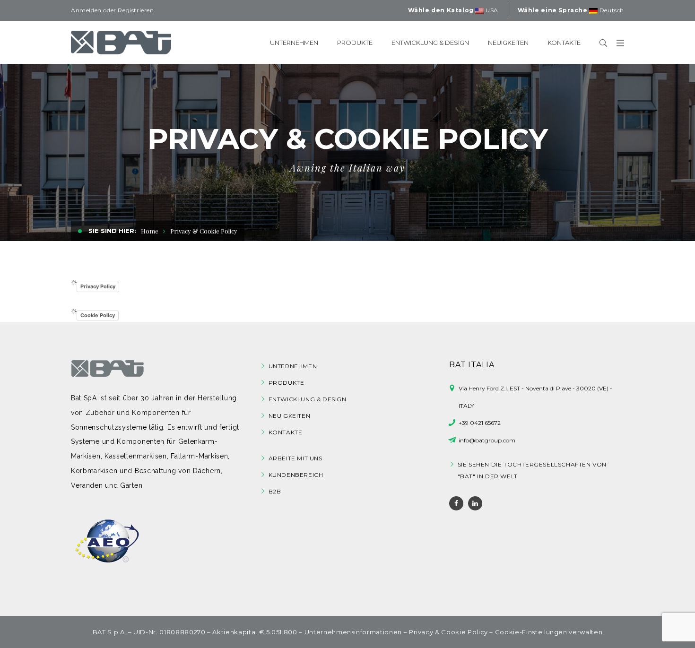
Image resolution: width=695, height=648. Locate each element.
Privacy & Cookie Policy (448, 632)
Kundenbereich (296, 474)
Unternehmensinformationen (353, 632)
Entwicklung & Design (308, 399)
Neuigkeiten (290, 415)
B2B (275, 491)
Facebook (456, 503)
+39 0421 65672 (480, 422)
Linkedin (475, 503)
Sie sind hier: (111, 230)
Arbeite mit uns (295, 458)
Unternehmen (293, 366)
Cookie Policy (97, 315)
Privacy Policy (97, 286)
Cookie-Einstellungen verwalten (549, 632)
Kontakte (286, 432)
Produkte (286, 382)
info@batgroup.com (487, 440)
